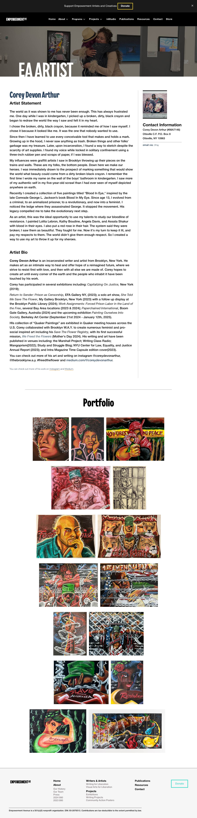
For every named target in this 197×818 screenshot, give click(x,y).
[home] (16, 19)
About (57, 785)
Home (52, 19)
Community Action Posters (100, 800)
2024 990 (58, 798)
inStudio (111, 19)
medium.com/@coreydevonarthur (89, 360)
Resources (143, 19)
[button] (64, 19)
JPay (156, 145)
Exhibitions (92, 795)
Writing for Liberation (97, 784)
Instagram (54, 369)
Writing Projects (94, 798)
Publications (126, 19)
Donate (125, 6)
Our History (59, 789)
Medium (69, 369)
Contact (158, 19)
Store (169, 19)
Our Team (58, 792)
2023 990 (58, 801)
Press (56, 795)
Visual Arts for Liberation (99, 787)
